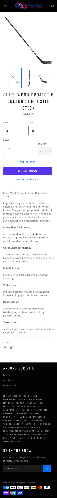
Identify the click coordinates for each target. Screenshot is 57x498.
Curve (6, 140)
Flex (30, 122)
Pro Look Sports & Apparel (23, 482)
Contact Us (9, 385)
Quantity (42, 144)
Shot (5, 122)
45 (33, 130)
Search (7, 374)
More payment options (27, 179)
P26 (8, 148)
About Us (8, 380)
